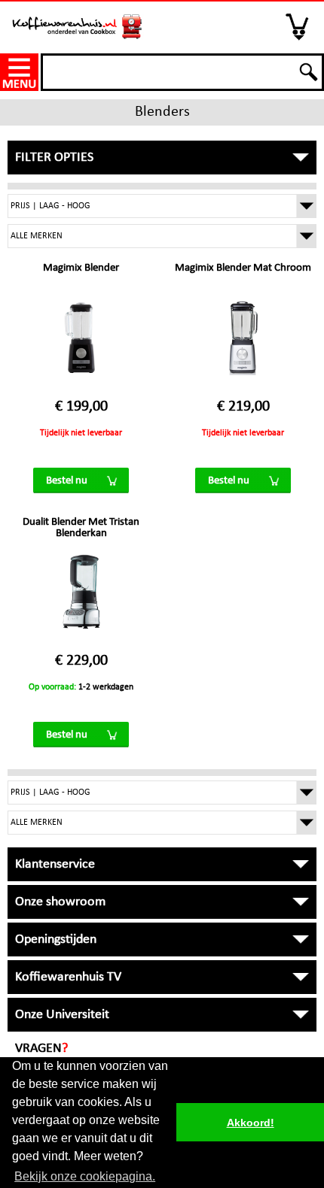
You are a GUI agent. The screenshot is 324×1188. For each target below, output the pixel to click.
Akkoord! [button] (250, 1123)
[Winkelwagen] (298, 26)
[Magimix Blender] (81, 345)
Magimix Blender (81, 268)
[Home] (20, 72)
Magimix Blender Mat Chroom (243, 268)
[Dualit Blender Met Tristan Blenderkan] (81, 599)
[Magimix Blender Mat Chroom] (243, 345)
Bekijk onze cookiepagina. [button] (84, 1176)
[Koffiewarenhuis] (77, 21)
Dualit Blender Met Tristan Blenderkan (81, 528)
